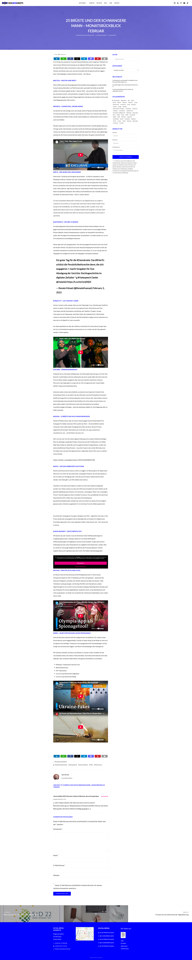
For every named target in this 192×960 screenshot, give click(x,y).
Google (119, 106)
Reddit (114, 116)
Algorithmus (124, 100)
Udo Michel (113, 35)
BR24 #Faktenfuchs (62, 667)
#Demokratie (83, 260)
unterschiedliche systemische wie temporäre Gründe (83, 392)
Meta (91, 765)
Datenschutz (116, 104)
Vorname (114, 132)
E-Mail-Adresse (59, 865)
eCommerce (123, 104)
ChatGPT (130, 102)
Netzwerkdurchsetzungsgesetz (87, 85)
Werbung (129, 121)
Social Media (116, 119)
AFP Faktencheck (61, 670)
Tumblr (124, 121)
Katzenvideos (83, 765)
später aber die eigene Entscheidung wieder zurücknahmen (71, 235)
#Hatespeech (84, 277)
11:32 (64, 799)
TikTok (114, 121)
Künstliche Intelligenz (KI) (119, 112)
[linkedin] (179, 3)
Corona (135, 102)
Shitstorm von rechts (59, 474)
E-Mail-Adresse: (116, 147)
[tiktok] (188, 3)
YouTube (121, 123)
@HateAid (61, 281)
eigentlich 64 (58, 430)
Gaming (114, 106)
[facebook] (182, 3)
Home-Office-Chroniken (118, 108)
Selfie (118, 116)
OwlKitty (105, 305)
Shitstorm (123, 116)
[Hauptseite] (96, 913)
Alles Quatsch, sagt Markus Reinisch (68, 188)
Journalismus (122, 110)
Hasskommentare (61, 765)
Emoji (128, 104)
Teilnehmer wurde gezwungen (62, 584)
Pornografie (132, 114)
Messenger (135, 112)
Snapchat (129, 116)
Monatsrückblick (101, 35)
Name (55, 855)
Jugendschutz (129, 110)
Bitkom (119, 102)
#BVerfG (99, 260)
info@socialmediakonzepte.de (62, 949)
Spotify (121, 119)
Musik (122, 114)
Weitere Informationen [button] (80, 566)
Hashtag (125, 106)
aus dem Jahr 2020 (76, 489)
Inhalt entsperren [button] (80, 563)
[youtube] (185, 3)
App (129, 100)
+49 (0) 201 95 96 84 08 (61, 943)
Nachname (114, 139)
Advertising (116, 100)
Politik (126, 114)
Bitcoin (114, 102)
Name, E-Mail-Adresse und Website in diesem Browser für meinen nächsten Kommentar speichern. (77, 886)
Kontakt (123, 943)
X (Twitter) (115, 123)
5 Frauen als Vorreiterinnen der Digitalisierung (172, 914)
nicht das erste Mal (81, 185)
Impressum (124, 946)
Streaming (127, 119)
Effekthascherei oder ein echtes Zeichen (70, 421)
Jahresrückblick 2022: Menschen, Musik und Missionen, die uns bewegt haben (76, 796)
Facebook (133, 104)
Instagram (115, 110)
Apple (132, 100)
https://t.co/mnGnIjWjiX (79, 281)
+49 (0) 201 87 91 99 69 (61, 946)
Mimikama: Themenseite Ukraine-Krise (68, 664)
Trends (119, 121)
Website (56, 875)
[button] (57, 58)
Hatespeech (72, 765)
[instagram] (175, 3)
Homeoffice (128, 108)
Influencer (134, 108)
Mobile (118, 114)
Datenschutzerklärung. (122, 172)
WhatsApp (135, 121)
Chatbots (124, 102)
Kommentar (58, 829)
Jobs (122, 941)
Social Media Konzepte (107, 932)
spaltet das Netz (82, 424)
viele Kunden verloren (100, 398)
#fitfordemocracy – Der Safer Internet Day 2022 (20, 914)
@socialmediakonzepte (107, 936)
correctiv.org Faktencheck (64, 673)
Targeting (133, 119)
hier (71, 194)
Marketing (128, 112)
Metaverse (98, 765)
